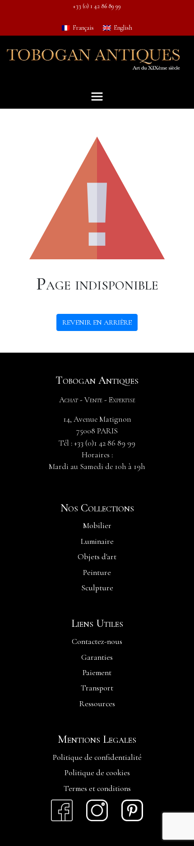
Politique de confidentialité (97, 757)
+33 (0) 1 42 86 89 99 (97, 6)
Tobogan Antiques (97, 380)
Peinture (97, 572)
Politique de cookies (97, 772)
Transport (97, 688)
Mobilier (97, 525)
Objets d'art (97, 556)
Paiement (97, 672)
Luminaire (97, 541)
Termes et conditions (97, 788)
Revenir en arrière (97, 322)
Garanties (97, 657)
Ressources (97, 703)
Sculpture (97, 588)
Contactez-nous (97, 641)
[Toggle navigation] (97, 96)
